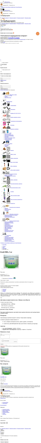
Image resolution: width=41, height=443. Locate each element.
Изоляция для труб (8, 240)
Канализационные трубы (9, 239)
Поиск (2, 429)
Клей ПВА (7, 136)
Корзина (2, 430)
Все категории (3, 405)
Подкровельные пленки (9, 222)
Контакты (20, 7)
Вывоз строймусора (11, 7)
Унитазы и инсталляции (9, 237)
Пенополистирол (8, 209)
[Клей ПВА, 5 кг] (11, 268)
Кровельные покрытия (9, 221)
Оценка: (1, 344)
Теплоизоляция (7, 224)
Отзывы (4, 291)
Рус (1, 8)
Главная (4, 246)
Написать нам (2, 398)
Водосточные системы (9, 225)
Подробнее (6, 383)
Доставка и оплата (4, 7)
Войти (2, 81)
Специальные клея (8, 139)
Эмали (6, 146)
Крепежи (6, 229)
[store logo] (7, 21)
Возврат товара (5, 411)
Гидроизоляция (5, 402)
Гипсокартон (5, 403)
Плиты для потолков (8, 174)
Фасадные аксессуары (9, 231)
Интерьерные (7, 144)
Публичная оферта (6, 412)
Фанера (6, 96)
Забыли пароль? (3, 80)
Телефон (2, 432)
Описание (4, 289)
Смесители (7, 236)
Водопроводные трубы (9, 238)
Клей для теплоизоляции (9, 135)
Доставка (4, 290)
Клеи (3, 247)
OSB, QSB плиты (8, 97)
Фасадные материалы (9, 226)
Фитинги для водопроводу (9, 241)
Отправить (2, 347)
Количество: (2, 274)
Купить (2, 275)
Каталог (2, 433)
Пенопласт (7, 210)
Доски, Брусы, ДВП (8, 95)
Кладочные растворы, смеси (10, 137)
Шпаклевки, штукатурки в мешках (11, 215)
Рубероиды (7, 223)
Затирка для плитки (8, 138)
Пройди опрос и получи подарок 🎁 (6, 29)
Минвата (6, 208)
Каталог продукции (4, 89)
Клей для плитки (8, 133)
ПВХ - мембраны (8, 227)
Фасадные (6, 145)
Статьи (16, 7)
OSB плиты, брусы (8, 228)
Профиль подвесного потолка (10, 175)
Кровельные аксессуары (9, 230)
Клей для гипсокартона (9, 134)
